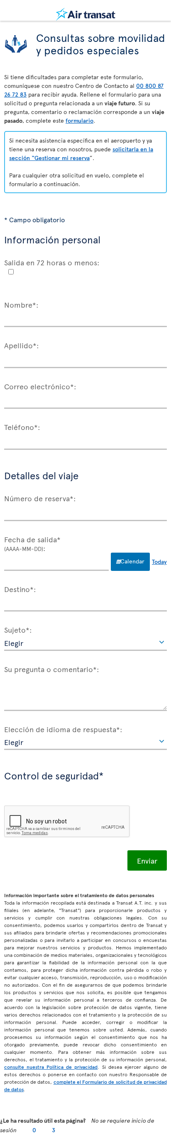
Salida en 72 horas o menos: (52, 262)
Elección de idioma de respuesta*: (63, 729)
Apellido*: (21, 345)
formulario (79, 120)
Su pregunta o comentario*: (51, 669)
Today (159, 561)
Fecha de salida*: (32, 543)
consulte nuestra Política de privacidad (51, 1066)
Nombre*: (21, 304)
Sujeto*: (18, 629)
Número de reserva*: (40, 498)
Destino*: (20, 589)
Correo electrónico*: (40, 386)
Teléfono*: (22, 427)
